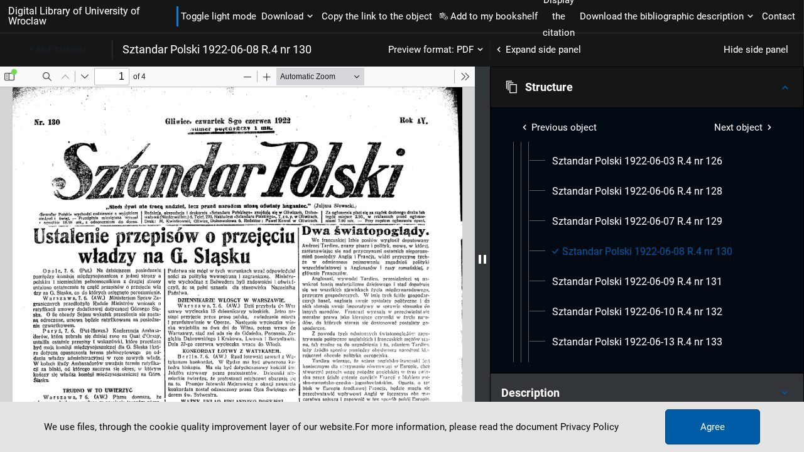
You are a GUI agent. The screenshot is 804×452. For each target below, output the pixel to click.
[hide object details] (482, 259)
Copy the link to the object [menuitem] (377, 16)
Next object (738, 127)
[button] (647, 87)
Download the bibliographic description (662, 16)
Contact (778, 16)
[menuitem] (637, 161)
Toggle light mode (218, 16)
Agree (712, 427)
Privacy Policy (589, 427)
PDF (465, 49)
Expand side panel (543, 49)
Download (282, 16)
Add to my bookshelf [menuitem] (494, 16)
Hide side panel (756, 49)
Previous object (564, 127)
